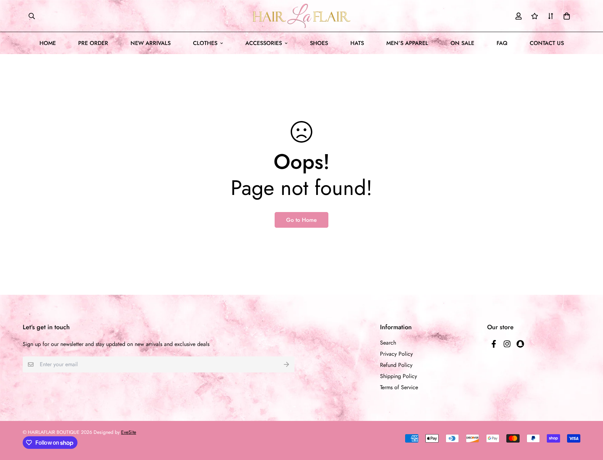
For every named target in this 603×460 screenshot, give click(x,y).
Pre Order (93, 43)
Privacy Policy (396, 354)
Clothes (205, 43)
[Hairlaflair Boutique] (301, 16)
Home (47, 43)
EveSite (128, 432)
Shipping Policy (398, 376)
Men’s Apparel (407, 43)
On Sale (462, 43)
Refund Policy (396, 365)
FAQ (502, 43)
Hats (357, 43)
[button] (565, 16)
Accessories (263, 43)
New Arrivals (151, 43)
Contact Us (547, 43)
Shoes (319, 43)
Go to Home (301, 220)
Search (388, 343)
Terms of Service (399, 387)
